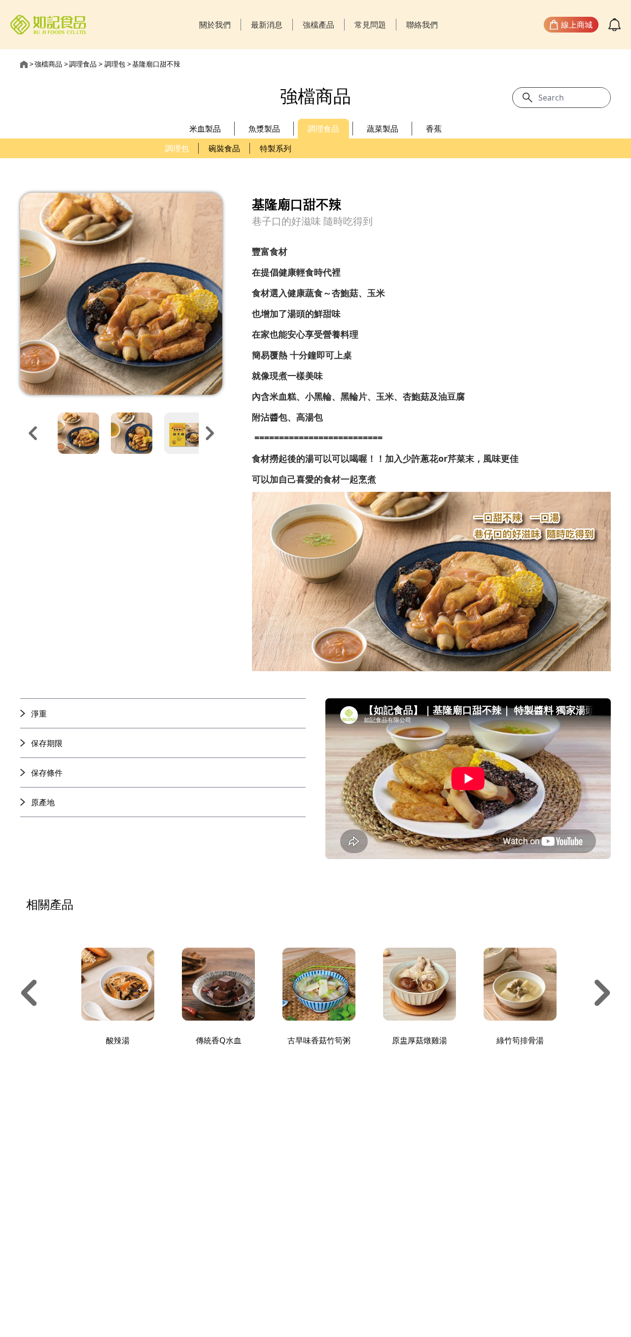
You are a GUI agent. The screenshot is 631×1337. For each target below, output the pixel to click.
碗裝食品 (224, 148)
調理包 (177, 148)
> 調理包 (112, 64)
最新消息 (266, 24)
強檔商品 (48, 64)
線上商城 (577, 24)
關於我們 (215, 24)
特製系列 (275, 148)
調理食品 (83, 64)
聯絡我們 (422, 24)
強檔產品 (318, 24)
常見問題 (370, 24)
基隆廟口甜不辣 (156, 64)
